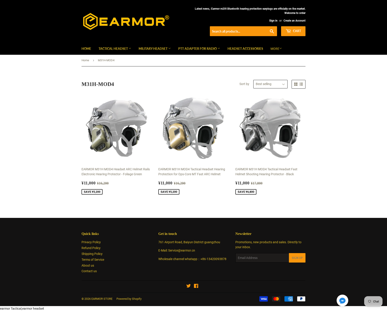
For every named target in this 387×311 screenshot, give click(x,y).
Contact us (89, 271)
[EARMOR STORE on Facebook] (196, 286)
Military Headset (153, 48)
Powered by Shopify (129, 298)
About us (88, 265)
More (275, 48)
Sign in (273, 20)
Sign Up (297, 258)
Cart (296, 31)
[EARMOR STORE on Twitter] (188, 286)
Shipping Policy (92, 254)
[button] (342, 301)
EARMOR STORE (101, 298)
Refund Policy (91, 248)
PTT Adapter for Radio (197, 48)
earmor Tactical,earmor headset (22, 308)
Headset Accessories (245, 48)
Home (86, 48)
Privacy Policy (91, 242)
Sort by (244, 84)
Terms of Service (93, 259)
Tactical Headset (114, 48)
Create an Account (294, 20)
